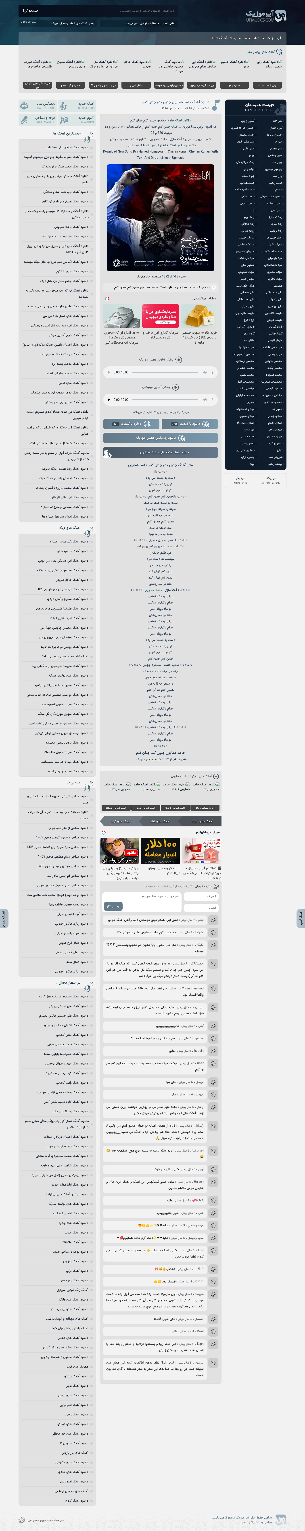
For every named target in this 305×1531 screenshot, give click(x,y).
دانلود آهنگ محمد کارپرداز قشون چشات (62, 488)
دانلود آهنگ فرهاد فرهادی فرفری (67, 1044)
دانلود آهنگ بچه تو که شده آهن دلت (64, 354)
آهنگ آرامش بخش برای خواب (69, 1328)
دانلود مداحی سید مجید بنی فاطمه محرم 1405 (57, 847)
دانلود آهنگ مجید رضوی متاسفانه (66, 752)
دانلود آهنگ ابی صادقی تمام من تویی (63, 561)
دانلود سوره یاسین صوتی (71, 933)
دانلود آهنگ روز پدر (75, 1261)
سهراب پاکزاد (275, 245)
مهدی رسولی (247, 416)
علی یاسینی (248, 306)
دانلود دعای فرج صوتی (73, 943)
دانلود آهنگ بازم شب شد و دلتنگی (65, 192)
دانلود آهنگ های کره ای (72, 1424)
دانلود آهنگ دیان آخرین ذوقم (68, 335)
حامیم (278, 190)
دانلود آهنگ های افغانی (72, 1338)
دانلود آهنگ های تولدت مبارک (68, 675)
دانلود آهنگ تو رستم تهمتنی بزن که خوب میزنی (57, 695)
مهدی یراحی (275, 430)
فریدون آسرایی (246, 327)
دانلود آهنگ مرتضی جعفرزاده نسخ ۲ (64, 507)
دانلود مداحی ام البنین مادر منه (67, 876)
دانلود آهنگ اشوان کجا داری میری (66, 1025)
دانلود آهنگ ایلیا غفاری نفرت (70, 1184)
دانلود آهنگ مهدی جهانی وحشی (66, 1063)
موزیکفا (270, 480)
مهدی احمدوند (245, 409)
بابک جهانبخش (245, 162)
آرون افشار (276, 128)
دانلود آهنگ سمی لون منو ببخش (66, 402)
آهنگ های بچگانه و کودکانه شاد (67, 1319)
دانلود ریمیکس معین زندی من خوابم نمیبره (60, 1175)
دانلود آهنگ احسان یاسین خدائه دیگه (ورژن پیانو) (55, 344)
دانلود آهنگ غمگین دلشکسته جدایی (64, 1357)
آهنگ (174, 126)
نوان (279, 450)
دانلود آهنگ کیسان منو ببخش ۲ (67, 1073)
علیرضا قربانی (274, 320)
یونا (252, 464)
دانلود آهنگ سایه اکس (73, 383)
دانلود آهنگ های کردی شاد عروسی (65, 316)
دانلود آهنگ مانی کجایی (72, 1035)
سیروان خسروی (245, 251)
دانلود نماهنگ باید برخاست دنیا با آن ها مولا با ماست (57, 815)
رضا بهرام (249, 217)
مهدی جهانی (274, 416)
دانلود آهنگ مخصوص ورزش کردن (65, 1347)
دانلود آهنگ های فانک (73, 1299)
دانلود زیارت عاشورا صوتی (71, 923)
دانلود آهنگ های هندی (73, 1472)
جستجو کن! (31, 10)
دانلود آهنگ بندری (76, 1376)
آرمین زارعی (248, 121)
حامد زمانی (275, 183)
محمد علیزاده (274, 375)
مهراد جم (249, 430)
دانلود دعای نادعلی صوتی (71, 952)
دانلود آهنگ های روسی (73, 1395)
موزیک (150, 145)
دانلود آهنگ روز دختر (74, 1280)
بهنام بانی (249, 169)
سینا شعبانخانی (273, 265)
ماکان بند (249, 340)
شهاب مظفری (274, 272)
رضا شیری (276, 224)
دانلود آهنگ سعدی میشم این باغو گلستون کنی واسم (57, 179)
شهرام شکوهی (246, 272)
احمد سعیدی (246, 135)
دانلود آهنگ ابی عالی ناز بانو (69, 497)
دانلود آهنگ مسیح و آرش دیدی (67, 599)
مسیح (251, 402)
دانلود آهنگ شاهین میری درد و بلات (64, 1165)
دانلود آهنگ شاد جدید (73, 1223)
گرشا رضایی (275, 334)
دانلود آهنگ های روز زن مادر (69, 1309)
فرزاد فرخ (249, 320)
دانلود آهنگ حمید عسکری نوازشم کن (64, 166)
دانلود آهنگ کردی (76, 1500)
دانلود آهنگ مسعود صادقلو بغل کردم (63, 996)
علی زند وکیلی (274, 299)
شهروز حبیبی (247, 279)
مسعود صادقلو (273, 402)
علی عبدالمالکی (246, 299)
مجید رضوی (275, 354)
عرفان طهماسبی (245, 286)
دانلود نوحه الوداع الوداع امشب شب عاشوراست (57, 895)
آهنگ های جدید (202, 821)
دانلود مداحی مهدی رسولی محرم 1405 (62, 866)
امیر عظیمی (275, 149)
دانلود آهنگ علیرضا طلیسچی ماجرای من (62, 608)
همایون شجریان (245, 450)
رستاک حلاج (275, 217)
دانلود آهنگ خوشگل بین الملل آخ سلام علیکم (58, 443)
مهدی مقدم (275, 423)
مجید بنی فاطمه (272, 347)
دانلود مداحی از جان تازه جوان (68, 828)
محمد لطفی (247, 375)
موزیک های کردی (77, 1366)
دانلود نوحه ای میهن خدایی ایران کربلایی (61, 733)
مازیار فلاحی (275, 340)
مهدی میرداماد (246, 423)
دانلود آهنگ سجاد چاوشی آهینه (67, 373)
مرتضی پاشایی (246, 388)
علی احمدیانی (274, 292)
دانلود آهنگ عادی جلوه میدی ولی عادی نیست (58, 306)
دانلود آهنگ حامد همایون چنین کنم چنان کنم (175, 102)
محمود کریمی (274, 388)
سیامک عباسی (246, 245)
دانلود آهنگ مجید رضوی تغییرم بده (65, 704)
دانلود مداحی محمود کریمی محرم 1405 (62, 837)
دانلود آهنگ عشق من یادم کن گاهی (64, 201)
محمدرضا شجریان (271, 382)
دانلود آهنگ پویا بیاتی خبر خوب (67, 1146)
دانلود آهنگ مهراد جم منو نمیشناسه (64, 762)
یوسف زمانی (275, 464)
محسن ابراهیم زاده (243, 354)
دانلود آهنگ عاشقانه (75, 1242)
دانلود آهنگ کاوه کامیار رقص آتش (66, 1102)
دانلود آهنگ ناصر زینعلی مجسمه (67, 742)
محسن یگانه (274, 368)
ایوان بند (277, 162)
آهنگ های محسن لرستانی (71, 1491)
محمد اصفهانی (245, 368)
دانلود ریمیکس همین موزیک (156, 437)
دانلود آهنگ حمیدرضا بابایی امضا (66, 1054)
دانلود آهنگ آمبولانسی (73, 1481)
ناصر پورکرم (275, 443)
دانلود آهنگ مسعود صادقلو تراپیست (64, 236)
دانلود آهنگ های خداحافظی (70, 1433)
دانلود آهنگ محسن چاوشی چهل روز (64, 628)
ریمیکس (182, 145)
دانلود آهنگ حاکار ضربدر (72, 580)
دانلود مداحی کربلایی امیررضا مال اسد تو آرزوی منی (57, 799)
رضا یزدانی (276, 231)
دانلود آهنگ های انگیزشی (71, 1462)
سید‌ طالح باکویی (272, 251)
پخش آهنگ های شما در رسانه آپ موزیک (72, 24)
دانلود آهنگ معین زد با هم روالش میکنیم (61, 685)
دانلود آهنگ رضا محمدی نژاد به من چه (62, 1092)
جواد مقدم (248, 176)
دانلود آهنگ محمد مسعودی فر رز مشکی (62, 1156)
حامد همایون (165, 120)
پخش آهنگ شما (224, 38)
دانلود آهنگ (183, 120)
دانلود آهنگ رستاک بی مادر (70, 1111)
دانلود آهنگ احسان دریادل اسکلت (66, 1137)
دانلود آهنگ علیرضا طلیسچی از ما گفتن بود (60, 666)
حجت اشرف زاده (245, 190)
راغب (252, 210)
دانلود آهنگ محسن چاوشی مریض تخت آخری (58, 723)
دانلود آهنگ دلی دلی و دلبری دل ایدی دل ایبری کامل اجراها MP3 (58, 249)
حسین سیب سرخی (271, 196)
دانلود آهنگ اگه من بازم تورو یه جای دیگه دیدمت (55, 262)
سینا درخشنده (246, 258)
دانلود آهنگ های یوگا (74, 1443)
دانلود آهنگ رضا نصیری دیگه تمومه (65, 469)
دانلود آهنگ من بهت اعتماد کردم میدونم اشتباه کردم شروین (57, 415)
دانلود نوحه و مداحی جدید (70, 1252)
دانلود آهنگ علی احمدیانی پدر (68, 1006)
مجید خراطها (247, 347)
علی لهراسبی (275, 306)
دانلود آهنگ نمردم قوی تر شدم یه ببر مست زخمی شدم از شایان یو (56, 456)
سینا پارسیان (275, 258)
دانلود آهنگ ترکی (77, 1271)
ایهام (252, 155)
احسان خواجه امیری (243, 128)
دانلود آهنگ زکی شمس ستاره (69, 541)
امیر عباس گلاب (245, 142)
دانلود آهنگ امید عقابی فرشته (69, 618)
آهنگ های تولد (120, 821)
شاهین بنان (248, 265)
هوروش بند (275, 457)
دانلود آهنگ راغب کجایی (72, 1082)
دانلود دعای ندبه (77, 962)
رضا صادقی (248, 224)
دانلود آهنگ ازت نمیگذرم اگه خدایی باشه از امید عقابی (57, 430)
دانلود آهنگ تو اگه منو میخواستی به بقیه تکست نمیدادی (57, 293)
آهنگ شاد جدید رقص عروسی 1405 (65, 656)
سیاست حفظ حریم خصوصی (45, 1520)
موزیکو (240, 480)
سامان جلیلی (247, 238)
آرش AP (277, 121)
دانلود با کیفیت (186, 423)
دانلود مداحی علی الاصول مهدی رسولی (62, 885)
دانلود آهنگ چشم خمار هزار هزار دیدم (64, 281)
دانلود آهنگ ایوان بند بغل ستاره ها (65, 516)
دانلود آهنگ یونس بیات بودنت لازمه (64, 647)
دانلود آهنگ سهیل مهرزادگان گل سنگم (63, 714)
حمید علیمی (247, 203)
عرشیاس (277, 286)
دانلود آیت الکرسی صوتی (72, 914)
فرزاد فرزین (275, 327)
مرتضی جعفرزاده (272, 395)
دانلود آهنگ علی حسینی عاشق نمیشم (63, 1015)
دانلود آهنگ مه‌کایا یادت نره (70, 364)
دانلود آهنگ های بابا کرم (72, 271)
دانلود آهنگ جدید (76, 1232)
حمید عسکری (274, 203)
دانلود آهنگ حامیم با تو (72, 551)
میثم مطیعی (247, 436)
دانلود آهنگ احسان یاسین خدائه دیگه (63, 478)
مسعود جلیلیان (245, 395)
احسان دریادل (274, 135)
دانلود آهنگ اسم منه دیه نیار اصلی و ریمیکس (58, 325)
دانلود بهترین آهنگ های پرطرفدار (66, 1194)
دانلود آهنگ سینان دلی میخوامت (66, 147)
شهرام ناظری (275, 279)
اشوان (278, 142)
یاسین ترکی (248, 457)
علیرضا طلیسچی (245, 313)
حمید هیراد (275, 210)
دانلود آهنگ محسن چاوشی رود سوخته (62, 570)
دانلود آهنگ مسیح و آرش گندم (68, 771)
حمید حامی (248, 196)
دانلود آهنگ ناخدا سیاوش (71, 227)
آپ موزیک (266, 16)
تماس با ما (251, 38)
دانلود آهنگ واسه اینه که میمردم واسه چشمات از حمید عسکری (57, 214)
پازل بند (277, 176)
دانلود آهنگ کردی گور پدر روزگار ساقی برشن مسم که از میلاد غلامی (57, 1124)
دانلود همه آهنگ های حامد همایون (164, 452)
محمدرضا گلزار (246, 382)
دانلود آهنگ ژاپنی (76, 1414)
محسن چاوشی (273, 361)
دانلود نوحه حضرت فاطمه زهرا (68, 904)
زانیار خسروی (274, 238)
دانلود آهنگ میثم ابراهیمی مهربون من (63, 637)
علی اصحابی (247, 292)
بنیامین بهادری (273, 169)
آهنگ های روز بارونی (74, 1453)
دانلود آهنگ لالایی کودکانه (70, 1213)
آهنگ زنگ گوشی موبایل (72, 1290)
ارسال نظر (113, 906)
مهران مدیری (274, 436)
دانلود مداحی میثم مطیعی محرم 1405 (63, 856)
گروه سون (249, 334)
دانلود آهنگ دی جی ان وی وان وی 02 (63, 589)
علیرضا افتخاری (273, 313)
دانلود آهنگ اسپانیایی (74, 1405)
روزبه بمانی (248, 231)
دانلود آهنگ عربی (77, 1386)
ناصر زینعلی (247, 443)
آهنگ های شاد (159, 821)
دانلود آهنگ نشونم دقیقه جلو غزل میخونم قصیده (56, 157)
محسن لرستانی (245, 361)
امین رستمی (275, 155)
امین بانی (249, 149)
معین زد (277, 409)
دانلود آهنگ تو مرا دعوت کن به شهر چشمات (59, 392)
